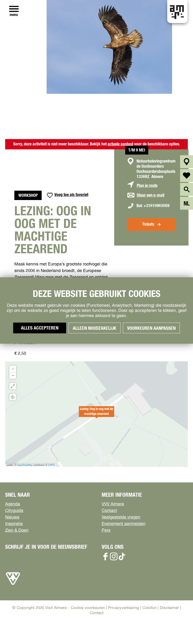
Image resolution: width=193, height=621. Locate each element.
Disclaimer (169, 608)
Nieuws (12, 517)
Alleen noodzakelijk (94, 328)
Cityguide (14, 511)
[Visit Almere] (13, 585)
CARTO (51, 465)
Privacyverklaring (123, 608)
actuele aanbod (120, 144)
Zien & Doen (16, 530)
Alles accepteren (39, 328)
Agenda (12, 504)
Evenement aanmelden (123, 524)
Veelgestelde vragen (121, 517)
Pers (106, 530)
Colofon (149, 608)
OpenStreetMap (24, 465)
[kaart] (186, 161)
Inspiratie (14, 524)
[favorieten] (186, 175)
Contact (109, 511)
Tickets (148, 224)
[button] (96, 414)
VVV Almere (113, 504)
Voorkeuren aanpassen (151, 328)
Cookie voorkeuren (88, 608)
